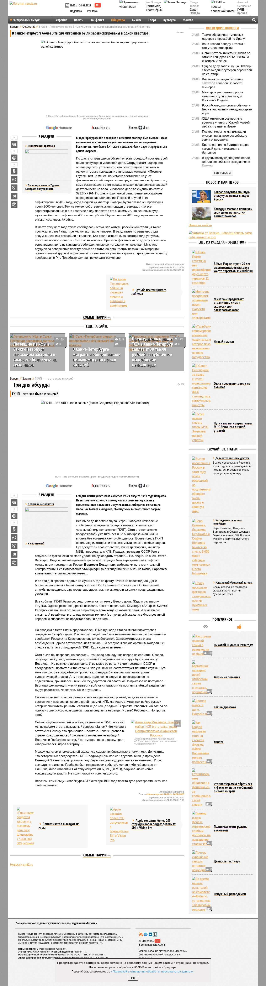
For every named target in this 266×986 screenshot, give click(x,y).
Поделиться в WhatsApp (14, 179)
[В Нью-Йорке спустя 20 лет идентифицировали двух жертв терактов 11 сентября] (201, 267)
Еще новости (222, 173)
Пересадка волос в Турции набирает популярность (42, 187)
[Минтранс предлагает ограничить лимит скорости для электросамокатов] (201, 304)
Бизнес (136, 20)
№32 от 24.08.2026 (80, 5)
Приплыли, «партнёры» (154, 8)
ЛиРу (155, 934)
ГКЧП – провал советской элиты (244, 15)
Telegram (146, 934)
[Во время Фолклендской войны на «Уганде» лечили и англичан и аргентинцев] (119, 292)
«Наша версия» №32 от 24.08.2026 (165, 794)
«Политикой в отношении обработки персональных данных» (152, 971)
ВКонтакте (150, 934)
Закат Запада (195, 11)
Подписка (76, 11)
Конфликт (97, 20)
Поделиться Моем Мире (14, 158)
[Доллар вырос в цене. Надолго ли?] (201, 707)
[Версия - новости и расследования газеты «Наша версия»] (37, 10)
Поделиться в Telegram (14, 196)
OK (133, 978)
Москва (188, 20)
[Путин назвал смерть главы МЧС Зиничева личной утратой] (201, 427)
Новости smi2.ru (21, 864)
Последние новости (222, 27)
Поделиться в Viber (14, 187)
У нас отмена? (36, 543)
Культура (169, 20)
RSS (141, 934)
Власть (78, 20)
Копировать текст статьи (14, 204)
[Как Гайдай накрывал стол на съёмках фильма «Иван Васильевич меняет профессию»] (201, 742)
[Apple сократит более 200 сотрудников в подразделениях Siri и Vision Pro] (119, 824)
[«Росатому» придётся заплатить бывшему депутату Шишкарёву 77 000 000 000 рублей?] (26, 826)
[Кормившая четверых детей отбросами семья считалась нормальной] (201, 677)
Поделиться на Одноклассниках (14, 171)
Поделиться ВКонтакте (14, 144)
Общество (118, 20)
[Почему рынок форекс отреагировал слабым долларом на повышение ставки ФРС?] (201, 828)
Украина (61, 20)
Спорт (152, 20)
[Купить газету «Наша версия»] (67, 5)
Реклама (92, 11)
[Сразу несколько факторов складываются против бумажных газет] (201, 596)
